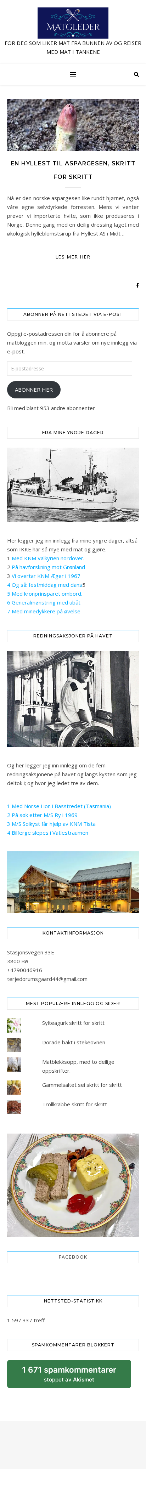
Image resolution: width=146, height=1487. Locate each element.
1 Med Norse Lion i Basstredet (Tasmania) (59, 806)
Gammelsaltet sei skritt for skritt (82, 1084)
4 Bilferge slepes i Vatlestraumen (47, 832)
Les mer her (73, 257)
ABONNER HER (34, 389)
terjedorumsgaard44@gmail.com (47, 978)
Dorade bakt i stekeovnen (73, 1042)
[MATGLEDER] (73, 32)
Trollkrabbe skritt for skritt (74, 1104)
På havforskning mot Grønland (48, 567)
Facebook (73, 1257)
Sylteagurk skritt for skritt (73, 1022)
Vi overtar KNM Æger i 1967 (46, 575)
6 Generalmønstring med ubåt (43, 602)
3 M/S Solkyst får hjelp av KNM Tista (51, 823)
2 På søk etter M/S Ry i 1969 (42, 814)
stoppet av (69, 1377)
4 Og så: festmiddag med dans (44, 584)
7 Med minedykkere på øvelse (43, 611)
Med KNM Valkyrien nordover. (48, 558)
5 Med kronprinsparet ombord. (44, 593)
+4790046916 (24, 970)
